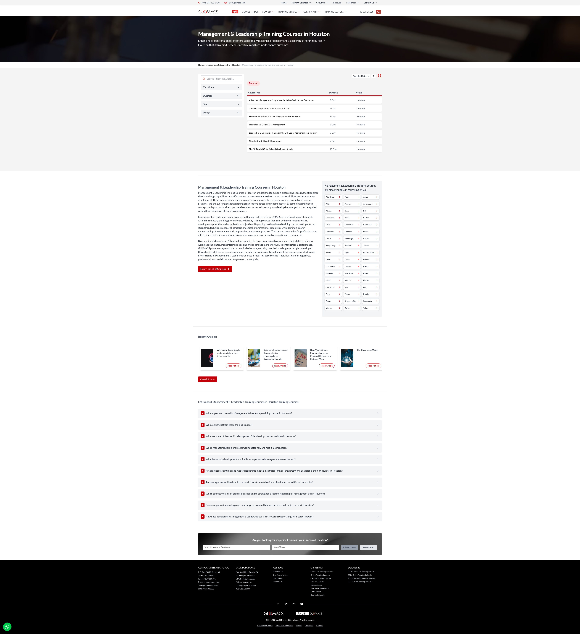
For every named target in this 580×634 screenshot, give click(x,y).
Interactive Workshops (320, 588)
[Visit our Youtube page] (301, 603)
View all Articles (207, 379)
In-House (337, 3)
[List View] (379, 76)
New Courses (316, 592)
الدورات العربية (366, 12)
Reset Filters (368, 547)
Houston (236, 65)
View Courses (349, 547)
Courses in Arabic (317, 595)
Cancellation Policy (264, 625)
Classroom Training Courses (322, 572)
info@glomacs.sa (248, 579)
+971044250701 (209, 579)
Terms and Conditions (284, 625)
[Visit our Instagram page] (293, 603)
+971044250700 (208, 575)
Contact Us (277, 582)
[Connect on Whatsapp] (7, 627)
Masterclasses (316, 585)
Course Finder (250, 12)
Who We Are (278, 572)
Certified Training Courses (321, 578)
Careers (319, 625)
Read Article (233, 366)
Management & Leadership (218, 65)
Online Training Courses (320, 575)
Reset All (253, 83)
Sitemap (299, 625)
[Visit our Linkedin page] (286, 603)
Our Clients (277, 578)
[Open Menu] (378, 12)
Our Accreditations (280, 575)
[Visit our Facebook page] (278, 603)
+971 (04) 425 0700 (210, 3)
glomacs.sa (247, 582)
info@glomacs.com (236, 3)
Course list (309, 625)
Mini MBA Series (317, 582)
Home (284, 3)
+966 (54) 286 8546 (247, 575)
